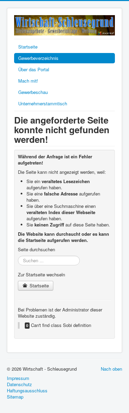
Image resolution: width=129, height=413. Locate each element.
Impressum (18, 378)
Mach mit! (28, 80)
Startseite (27, 46)
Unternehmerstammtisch (42, 103)
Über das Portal (33, 69)
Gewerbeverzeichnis (38, 58)
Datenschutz (19, 384)
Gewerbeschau (33, 92)
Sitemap (15, 397)
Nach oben (111, 369)
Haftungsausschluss (27, 391)
